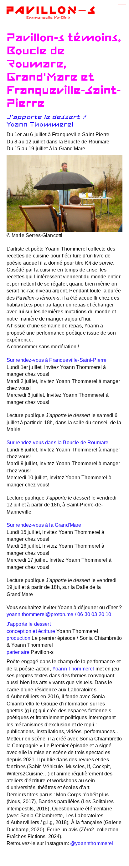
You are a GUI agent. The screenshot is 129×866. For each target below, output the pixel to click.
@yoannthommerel (91, 843)
